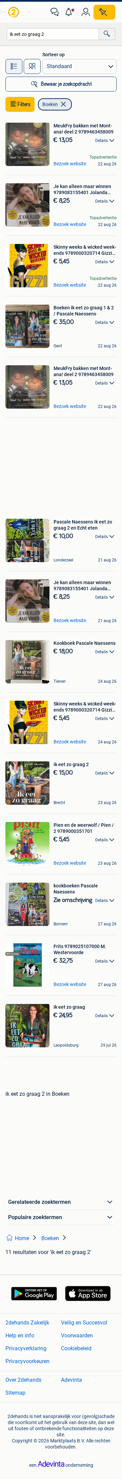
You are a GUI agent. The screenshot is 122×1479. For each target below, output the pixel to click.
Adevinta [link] (71, 1380)
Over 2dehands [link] (23, 1380)
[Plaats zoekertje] (104, 12)
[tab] (13, 66)
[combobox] (53, 34)
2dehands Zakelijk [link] (27, 1322)
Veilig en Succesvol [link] (84, 1322)
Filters (24, 104)
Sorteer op (53, 54)
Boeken (50, 104)
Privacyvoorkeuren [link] (27, 1361)
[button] (70, 12)
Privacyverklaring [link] (25, 1348)
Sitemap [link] (15, 1393)
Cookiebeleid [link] (76, 1348)
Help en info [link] (19, 1335)
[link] (14, 12)
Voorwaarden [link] (77, 1335)
